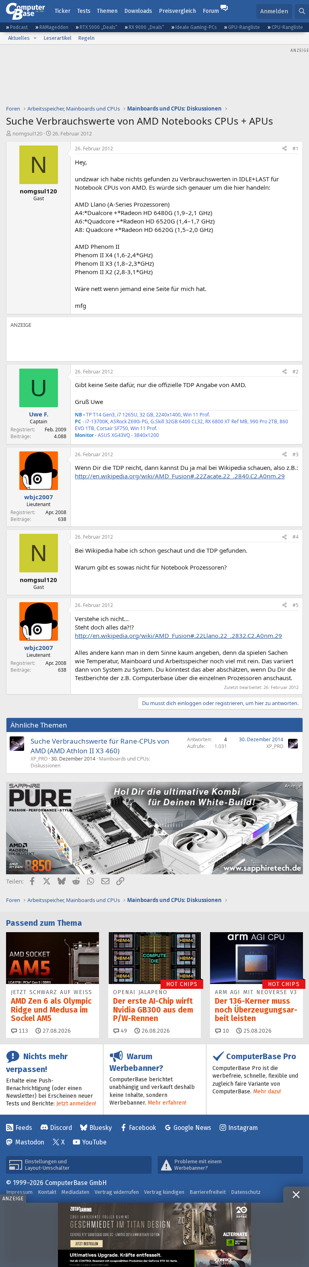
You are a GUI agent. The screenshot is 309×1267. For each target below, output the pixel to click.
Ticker (62, 11)
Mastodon (29, 1142)
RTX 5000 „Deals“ (98, 27)
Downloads (138, 11)
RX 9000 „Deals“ (146, 27)
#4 (296, 536)
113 (22, 1030)
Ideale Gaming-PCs (196, 27)
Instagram (243, 1128)
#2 (296, 371)
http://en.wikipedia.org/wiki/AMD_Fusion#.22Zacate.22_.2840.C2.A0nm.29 (180, 476)
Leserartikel (57, 38)
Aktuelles (19, 38)
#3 (296, 454)
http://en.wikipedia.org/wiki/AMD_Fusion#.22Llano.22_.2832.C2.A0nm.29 (178, 635)
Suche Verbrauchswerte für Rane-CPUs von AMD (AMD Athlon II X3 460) (100, 745)
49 (123, 1030)
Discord (61, 1128)
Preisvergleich (177, 11)
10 (225, 1030)
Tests (84, 11)
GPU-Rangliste (244, 27)
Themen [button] (107, 11)
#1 (296, 148)
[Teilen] (284, 149)
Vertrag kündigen (164, 1192)
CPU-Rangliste (287, 27)
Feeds (23, 1128)
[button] (35, 38)
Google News (192, 1128)
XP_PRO (39, 758)
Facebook (142, 1128)
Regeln (86, 38)
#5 (296, 605)
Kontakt (47, 1192)
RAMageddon (53, 27)
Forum (211, 11)
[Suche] (302, 11)
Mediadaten (75, 1192)
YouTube (94, 1142)
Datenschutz (246, 1192)
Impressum (19, 1192)
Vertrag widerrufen (117, 1192)
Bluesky (100, 1128)
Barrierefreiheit (208, 1192)
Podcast (19, 27)
